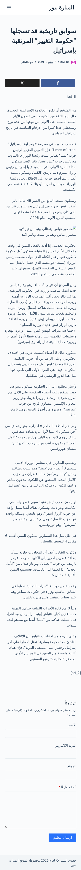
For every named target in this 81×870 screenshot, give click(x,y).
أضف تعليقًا (67, 787)
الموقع (71, 766)
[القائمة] (9, 8)
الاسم (72, 725)
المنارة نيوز (61, 7)
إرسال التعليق (62, 837)
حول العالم (27, 62)
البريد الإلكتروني (65, 745)
